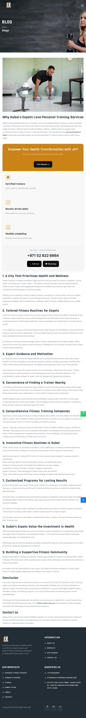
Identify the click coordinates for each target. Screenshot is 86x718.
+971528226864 (53, 673)
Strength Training (12, 678)
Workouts (51, 648)
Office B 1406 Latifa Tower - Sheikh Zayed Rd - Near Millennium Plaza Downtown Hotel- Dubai (64, 685)
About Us (51, 643)
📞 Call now (34, 264)
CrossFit (8, 697)
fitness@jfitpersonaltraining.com (61, 678)
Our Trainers (52, 653)
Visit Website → (43, 164)
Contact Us (52, 658)
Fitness (8, 683)
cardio (7, 692)
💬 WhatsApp (50, 264)
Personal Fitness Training (16, 673)
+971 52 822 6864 (43, 255)
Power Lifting (10, 687)
